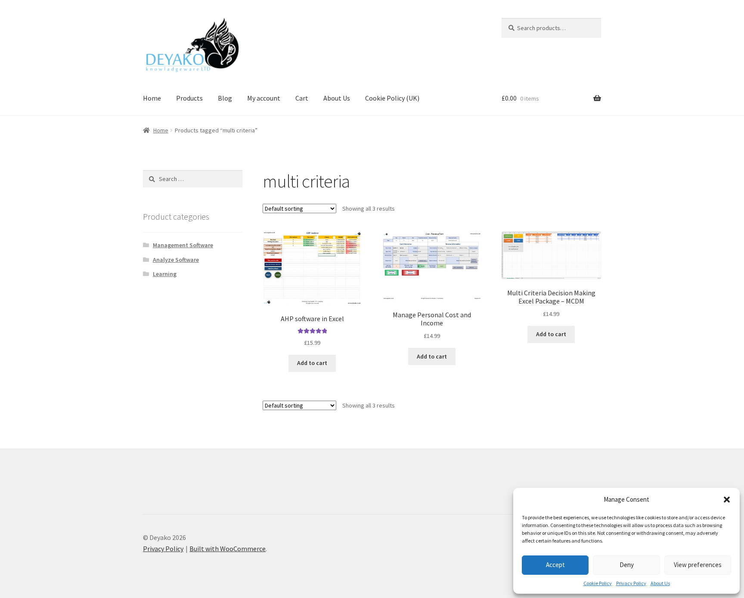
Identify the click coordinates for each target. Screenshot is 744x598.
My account (263, 98)
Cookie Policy (597, 583)
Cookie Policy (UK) (392, 98)
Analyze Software (176, 260)
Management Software (183, 245)
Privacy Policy (631, 583)
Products (189, 98)
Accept (555, 565)
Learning (165, 274)
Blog (225, 98)
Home (152, 98)
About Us (660, 583)
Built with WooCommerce (227, 548)
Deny (627, 565)
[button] (726, 499)
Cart (301, 98)
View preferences (698, 565)
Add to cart (312, 363)
